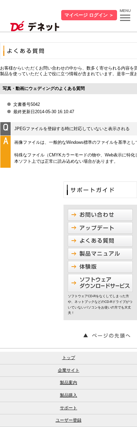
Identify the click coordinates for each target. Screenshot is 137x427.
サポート (68, 407)
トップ (68, 357)
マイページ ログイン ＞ (89, 15)
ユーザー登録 (68, 420)
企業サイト (68, 370)
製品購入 (68, 395)
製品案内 (68, 382)
